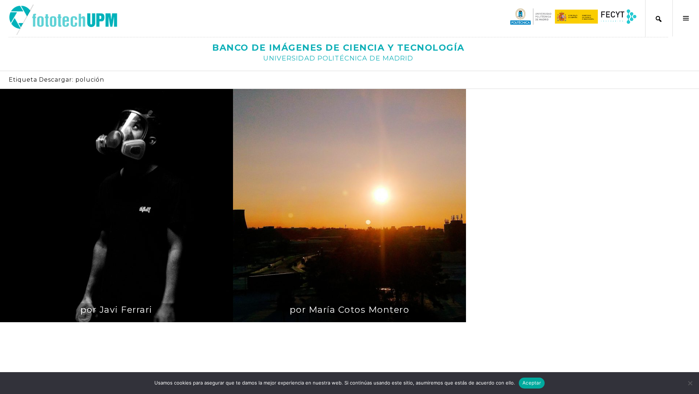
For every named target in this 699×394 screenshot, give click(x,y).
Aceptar (531, 383)
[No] (690, 383)
